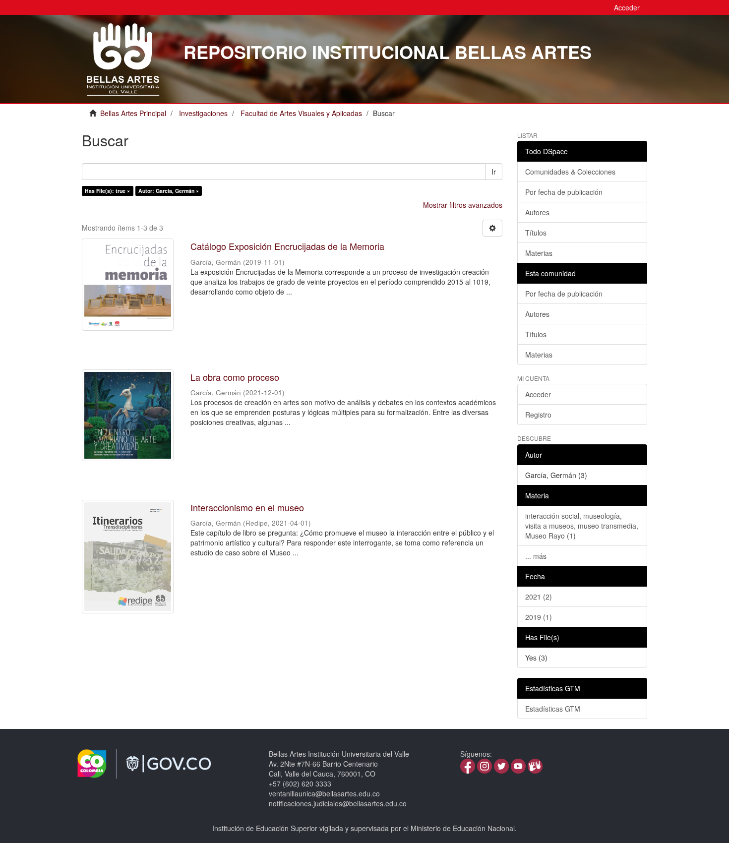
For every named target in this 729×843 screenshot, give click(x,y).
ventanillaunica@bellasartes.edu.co (324, 793)
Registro (538, 415)
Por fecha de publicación (564, 192)
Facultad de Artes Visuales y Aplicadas (301, 113)
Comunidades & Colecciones (570, 172)
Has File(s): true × (107, 190)
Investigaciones (203, 113)
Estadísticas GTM (552, 709)
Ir (493, 172)
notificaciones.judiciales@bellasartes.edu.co (338, 803)
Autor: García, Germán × (168, 190)
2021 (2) (538, 597)
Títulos (536, 233)
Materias (538, 253)
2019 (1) (538, 617)
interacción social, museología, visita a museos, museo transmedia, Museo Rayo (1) (581, 526)
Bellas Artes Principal (133, 113)
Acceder (538, 394)
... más (536, 556)
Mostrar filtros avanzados (462, 205)
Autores (537, 212)
